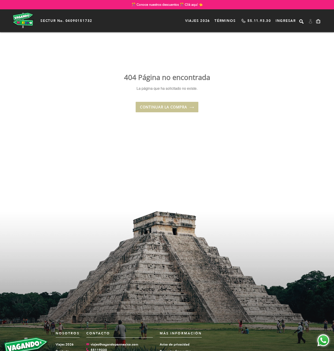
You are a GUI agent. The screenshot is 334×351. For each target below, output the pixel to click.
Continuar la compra (163, 107)
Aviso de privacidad (174, 344)
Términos (225, 20)
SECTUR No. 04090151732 (66, 20)
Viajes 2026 (197, 20)
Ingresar (286, 20)
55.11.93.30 (259, 20)
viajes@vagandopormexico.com (114, 344)
